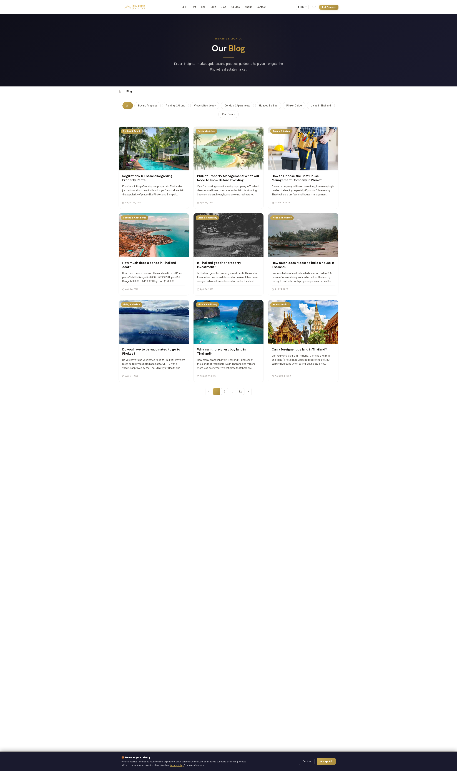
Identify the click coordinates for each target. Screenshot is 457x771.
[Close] (266, 340)
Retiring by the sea (201, 413)
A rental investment (202, 403)
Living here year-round (203, 383)
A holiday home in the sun (205, 393)
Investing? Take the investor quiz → (231, 424)
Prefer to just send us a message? (228, 432)
